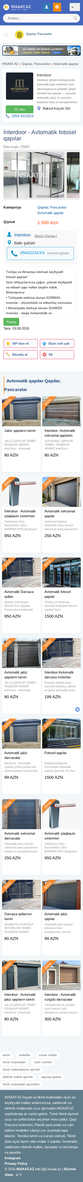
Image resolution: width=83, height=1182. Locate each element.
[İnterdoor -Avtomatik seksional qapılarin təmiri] (61, 402)
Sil (51, 354)
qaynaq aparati (51, 1077)
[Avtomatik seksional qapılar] (61, 482)
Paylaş (11, 322)
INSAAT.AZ (10, 64)
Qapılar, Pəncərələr (36, 64)
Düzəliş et (20, 354)
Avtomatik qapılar (66, 64)
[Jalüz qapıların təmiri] (21, 402)
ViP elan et (20, 343)
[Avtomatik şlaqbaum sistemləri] (61, 805)
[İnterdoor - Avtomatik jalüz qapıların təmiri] (21, 966)
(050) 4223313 (22, 116)
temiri (6, 1055)
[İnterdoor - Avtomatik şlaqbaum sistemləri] (21, 482)
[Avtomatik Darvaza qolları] (21, 563)
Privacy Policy (16, 1163)
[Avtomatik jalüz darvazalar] (21, 724)
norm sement (43, 1062)
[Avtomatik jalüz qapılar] (61, 885)
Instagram (13, 1158)
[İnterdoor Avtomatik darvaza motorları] (61, 644)
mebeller (24, 1055)
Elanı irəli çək (59, 343)
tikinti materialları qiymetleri (21, 1084)
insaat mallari (48, 1055)
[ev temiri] (41, 50)
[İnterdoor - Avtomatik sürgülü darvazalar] (61, 966)
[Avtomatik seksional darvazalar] (21, 805)
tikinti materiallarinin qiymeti (21, 1069)
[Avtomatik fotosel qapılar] (61, 563)
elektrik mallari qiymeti (18, 1077)
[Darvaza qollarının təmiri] (21, 885)
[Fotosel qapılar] (61, 724)
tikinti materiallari (14, 1062)
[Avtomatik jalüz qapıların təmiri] (21, 644)
